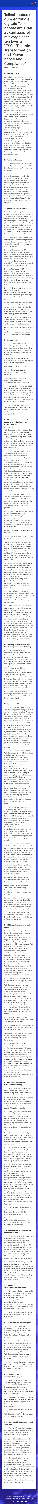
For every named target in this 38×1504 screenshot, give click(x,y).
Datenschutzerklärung (14, 1496)
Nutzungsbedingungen (13, 1498)
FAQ (31, 1498)
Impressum (27, 1496)
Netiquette (25, 1498)
